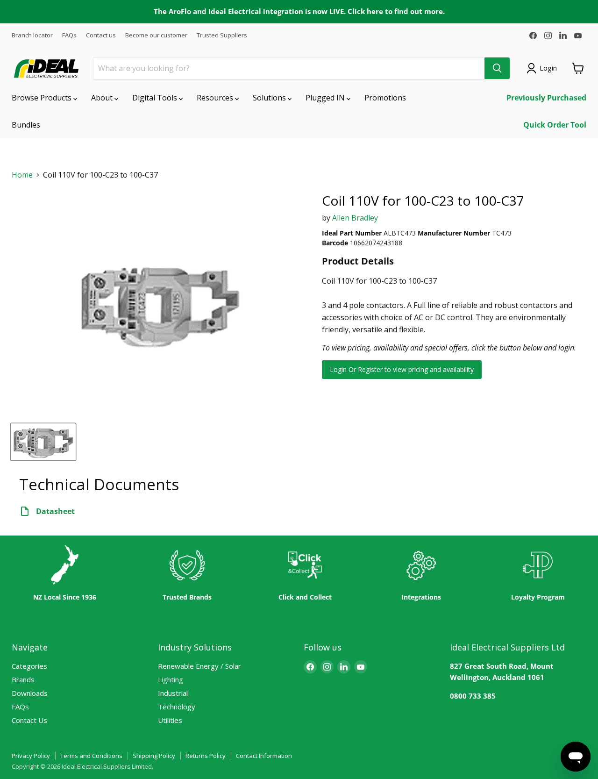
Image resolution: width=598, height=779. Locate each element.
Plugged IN (326, 98)
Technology (176, 706)
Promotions (385, 98)
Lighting (170, 679)
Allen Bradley (355, 218)
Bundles (26, 125)
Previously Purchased (546, 98)
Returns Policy (205, 755)
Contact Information (264, 755)
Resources (216, 98)
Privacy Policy (31, 755)
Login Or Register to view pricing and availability (402, 369)
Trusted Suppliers (222, 35)
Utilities (170, 720)
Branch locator (32, 35)
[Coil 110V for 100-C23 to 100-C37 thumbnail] (43, 441)
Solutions (270, 98)
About (102, 98)
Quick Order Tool (554, 125)
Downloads (30, 693)
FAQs (69, 35)
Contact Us (29, 720)
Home (22, 175)
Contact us (101, 35)
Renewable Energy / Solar (199, 666)
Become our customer (156, 35)
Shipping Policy (154, 755)
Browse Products (42, 98)
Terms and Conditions (91, 755)
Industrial (173, 693)
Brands (23, 679)
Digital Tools (155, 98)
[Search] (497, 68)
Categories (29, 666)
